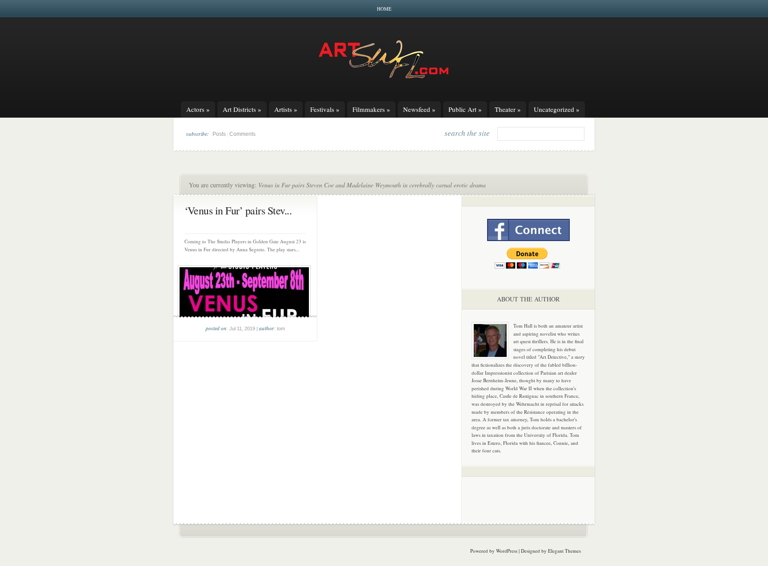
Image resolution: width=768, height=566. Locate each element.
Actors (198, 109)
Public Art (465, 109)
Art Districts (242, 109)
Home (384, 8)
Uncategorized (557, 109)
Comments (242, 134)
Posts (219, 134)
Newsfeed (419, 109)
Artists (285, 109)
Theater (508, 109)
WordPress (506, 550)
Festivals (325, 109)
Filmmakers (371, 109)
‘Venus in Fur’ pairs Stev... (238, 210)
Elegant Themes (564, 550)
